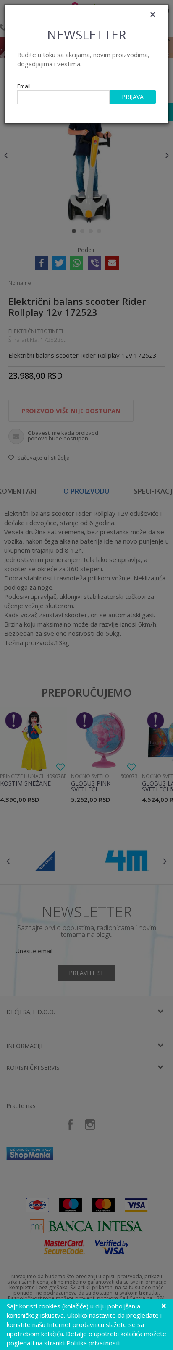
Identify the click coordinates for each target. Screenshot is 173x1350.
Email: (24, 86)
